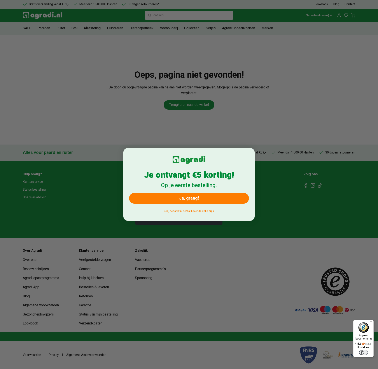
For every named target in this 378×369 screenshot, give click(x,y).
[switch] (363, 352)
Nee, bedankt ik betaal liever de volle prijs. (189, 211)
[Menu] (371, 322)
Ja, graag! (189, 198)
